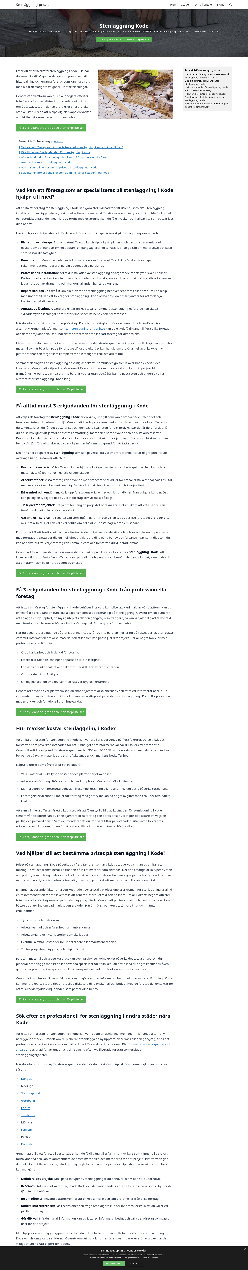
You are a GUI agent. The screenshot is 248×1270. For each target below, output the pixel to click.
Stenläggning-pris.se (33, 4)
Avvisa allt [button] (136, 1263)
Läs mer (154, 1257)
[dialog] (124, 1258)
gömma (57, 141)
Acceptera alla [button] (114, 1263)
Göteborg (28, 1101)
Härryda (27, 1130)
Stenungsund (30, 1093)
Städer (185, 4)
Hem (173, 4)
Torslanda (28, 1115)
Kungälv (27, 1079)
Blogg (220, 4)
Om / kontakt (203, 4)
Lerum (25, 1108)
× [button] (245, 1249)
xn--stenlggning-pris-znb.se (85, 328)
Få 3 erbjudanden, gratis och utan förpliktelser (124, 39)
